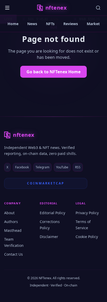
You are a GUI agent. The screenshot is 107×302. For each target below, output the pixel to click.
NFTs (50, 23)
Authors (11, 221)
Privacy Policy (87, 212)
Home (13, 23)
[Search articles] (98, 7)
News (32, 23)
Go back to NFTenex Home (53, 72)
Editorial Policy (52, 212)
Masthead (13, 230)
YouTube (62, 167)
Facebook (22, 167)
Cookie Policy (87, 236)
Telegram (42, 167)
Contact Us (13, 254)
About (9, 212)
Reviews (70, 23)
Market (93, 23)
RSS (78, 167)
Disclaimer (49, 236)
